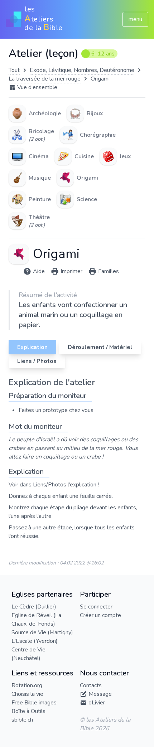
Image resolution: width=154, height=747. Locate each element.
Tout (14, 70)
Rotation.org (26, 685)
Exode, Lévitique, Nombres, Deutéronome (82, 70)
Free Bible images (34, 703)
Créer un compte (100, 615)
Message (100, 694)
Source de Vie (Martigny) (42, 632)
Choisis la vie (27, 694)
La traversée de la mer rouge (45, 79)
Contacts (91, 685)
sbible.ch (22, 720)
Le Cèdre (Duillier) (33, 607)
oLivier (96, 703)
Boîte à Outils (28, 711)
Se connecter (96, 607)
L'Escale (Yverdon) (34, 641)
